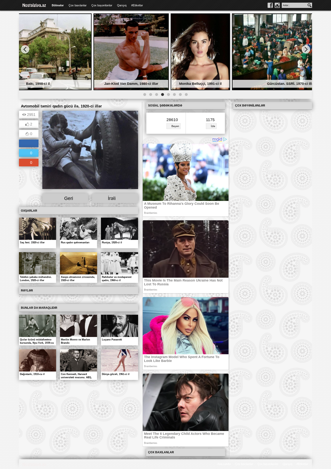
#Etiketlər (137, 5)
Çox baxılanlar (78, 5)
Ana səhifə (224, 464)
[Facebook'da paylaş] (29, 144)
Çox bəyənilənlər (101, 5)
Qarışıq (121, 5)
